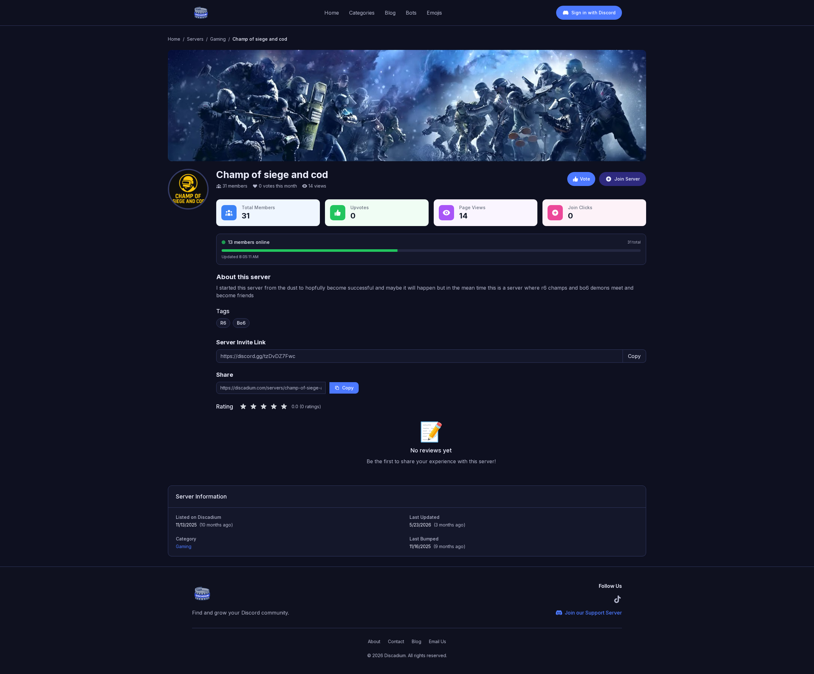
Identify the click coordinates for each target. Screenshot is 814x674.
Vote (585, 179)
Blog (390, 13)
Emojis (434, 13)
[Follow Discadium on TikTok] (617, 599)
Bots (411, 13)
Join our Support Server (593, 612)
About (374, 641)
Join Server (627, 179)
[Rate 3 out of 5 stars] (264, 407)
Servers (195, 39)
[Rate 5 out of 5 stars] (284, 407)
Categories (362, 13)
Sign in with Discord (593, 12)
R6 (223, 323)
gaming (218, 39)
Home (331, 13)
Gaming (183, 546)
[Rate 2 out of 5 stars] (253, 407)
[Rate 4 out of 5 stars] (274, 407)
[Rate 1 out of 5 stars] (243, 407)
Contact (396, 641)
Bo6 (241, 323)
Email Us (437, 641)
